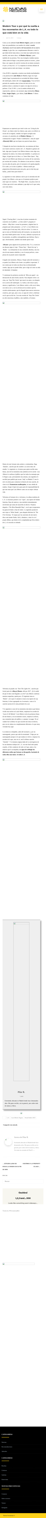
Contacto (4, 1494)
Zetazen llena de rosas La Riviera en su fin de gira (12, 1166)
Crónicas (19, 38)
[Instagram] (37, 1515)
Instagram (4, 1507)
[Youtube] (41, 1515)
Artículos (4, 1451)
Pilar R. (21, 1092)
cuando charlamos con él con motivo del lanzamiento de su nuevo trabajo (21, 48)
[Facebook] (17, 1129)
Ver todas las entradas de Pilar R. (24, 1150)
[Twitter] (21, 1129)
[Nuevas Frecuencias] (15, 9)
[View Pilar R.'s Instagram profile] (24, 1085)
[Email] (38, 1129)
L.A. (8, 1117)
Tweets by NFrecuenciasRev (11, 1211)
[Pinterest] (25, 1129)
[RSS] (34, 1129)
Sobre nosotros (6, 1498)
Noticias (4, 1442)
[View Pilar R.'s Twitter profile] (19, 1085)
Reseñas (4, 1466)
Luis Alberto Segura (17, 1117)
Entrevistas (5, 1479)
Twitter (4, 1503)
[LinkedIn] (29, 1129)
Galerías (4, 1475)
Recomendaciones (7, 1447)
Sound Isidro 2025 (30, 1117)
